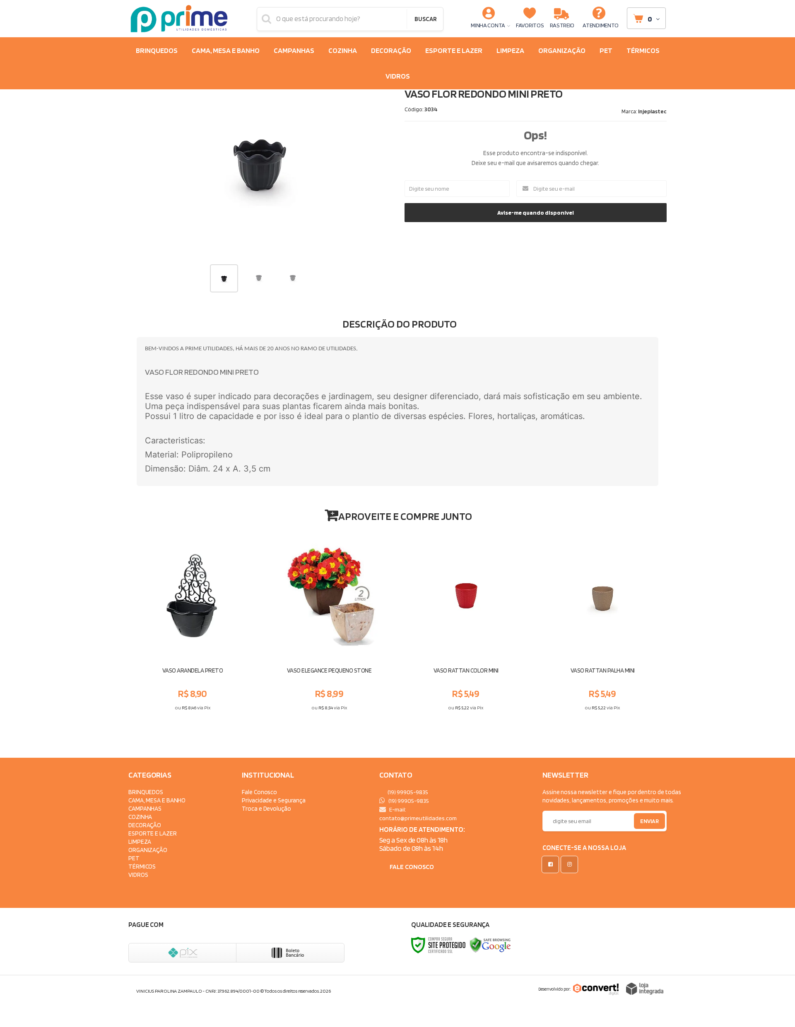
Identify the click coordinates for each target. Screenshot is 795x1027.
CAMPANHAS (144, 808)
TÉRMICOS (142, 866)
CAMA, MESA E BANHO (157, 800)
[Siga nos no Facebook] (551, 864)
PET (134, 858)
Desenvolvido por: (554, 989)
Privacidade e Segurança (274, 800)
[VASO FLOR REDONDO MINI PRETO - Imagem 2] (259, 277)
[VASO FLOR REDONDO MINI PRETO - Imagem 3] (293, 277)
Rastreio (562, 25)
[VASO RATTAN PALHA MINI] (602, 623)
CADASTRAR (640, 823)
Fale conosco (412, 867)
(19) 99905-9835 (407, 791)
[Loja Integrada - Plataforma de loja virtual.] (645, 988)
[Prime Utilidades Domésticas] (179, 18)
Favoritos (530, 25)
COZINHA (140, 817)
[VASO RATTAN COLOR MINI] (466, 623)
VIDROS (138, 875)
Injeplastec (652, 111)
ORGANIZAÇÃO (147, 850)
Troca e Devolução (266, 808)
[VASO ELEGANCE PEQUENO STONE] (329, 623)
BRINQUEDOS (145, 792)
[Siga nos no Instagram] (571, 864)
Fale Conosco (259, 792)
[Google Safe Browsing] (490, 944)
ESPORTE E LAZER (152, 833)
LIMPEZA (139, 841)
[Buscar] (425, 19)
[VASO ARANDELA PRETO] (192, 623)
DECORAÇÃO (144, 825)
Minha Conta (488, 25)
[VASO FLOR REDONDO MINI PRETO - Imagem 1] (224, 278)
